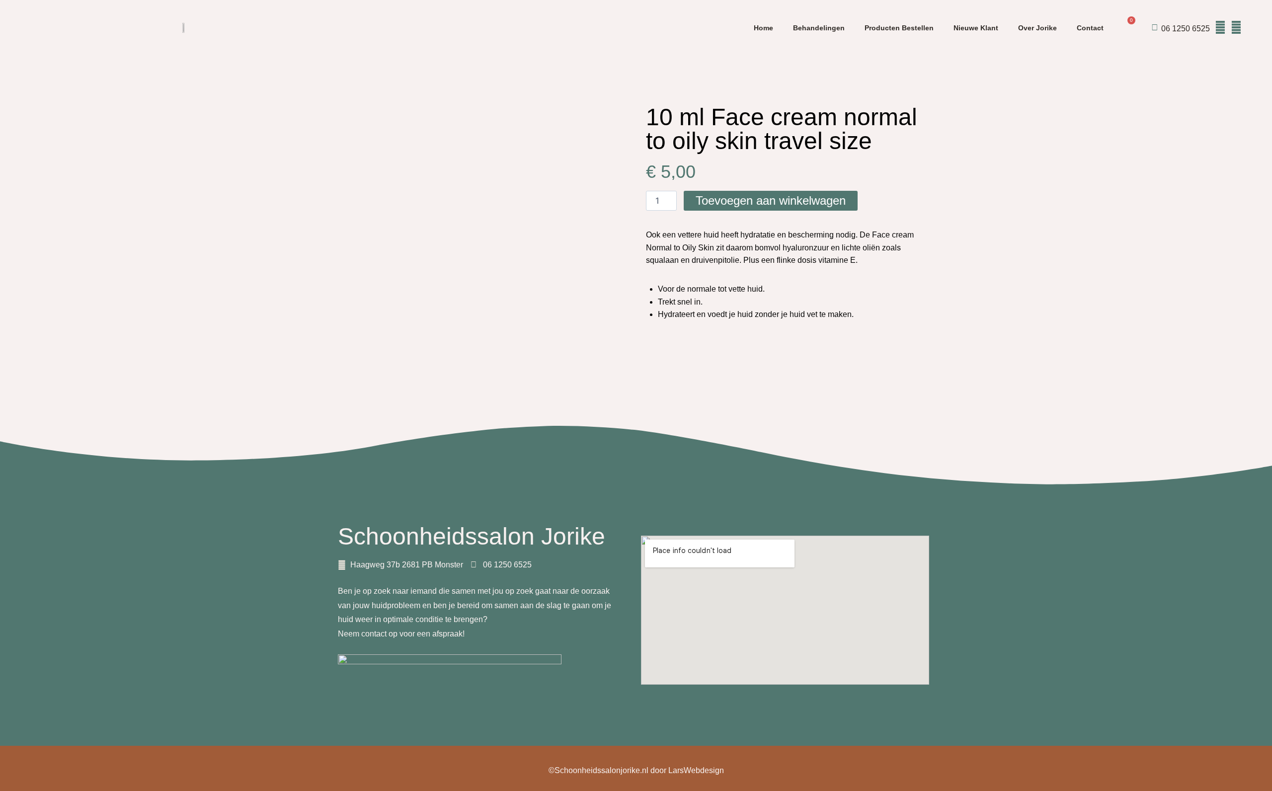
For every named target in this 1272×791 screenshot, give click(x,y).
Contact (1090, 28)
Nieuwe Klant (976, 28)
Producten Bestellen (899, 28)
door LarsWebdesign (687, 770)
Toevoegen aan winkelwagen (771, 200)
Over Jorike (1037, 28)
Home (763, 28)
